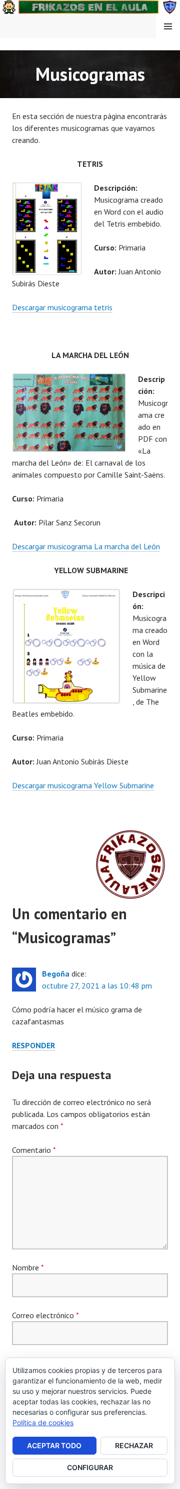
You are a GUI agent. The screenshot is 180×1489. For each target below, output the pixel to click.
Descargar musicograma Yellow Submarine (83, 785)
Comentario (34, 1150)
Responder (33, 1045)
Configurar (90, 1467)
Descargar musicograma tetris (62, 307)
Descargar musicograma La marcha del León (86, 546)
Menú (168, 26)
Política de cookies (43, 1422)
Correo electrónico (45, 1315)
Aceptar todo (54, 1445)
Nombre (28, 1267)
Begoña (56, 974)
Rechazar (134, 1445)
